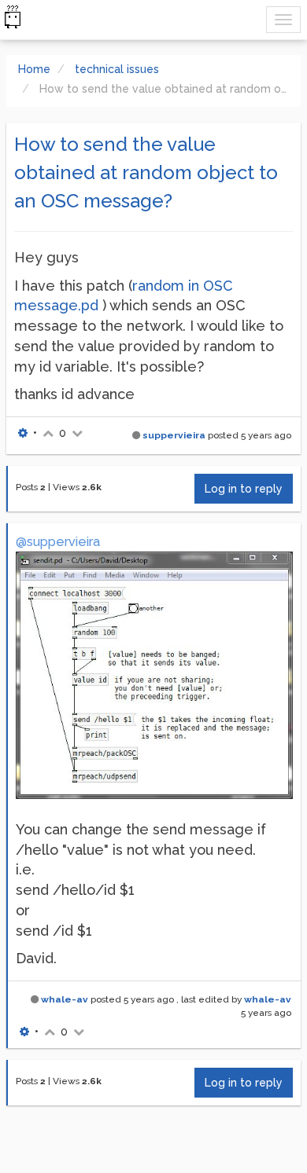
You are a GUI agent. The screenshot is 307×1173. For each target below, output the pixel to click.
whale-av (64, 999)
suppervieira (173, 435)
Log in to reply (244, 488)
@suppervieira (58, 541)
